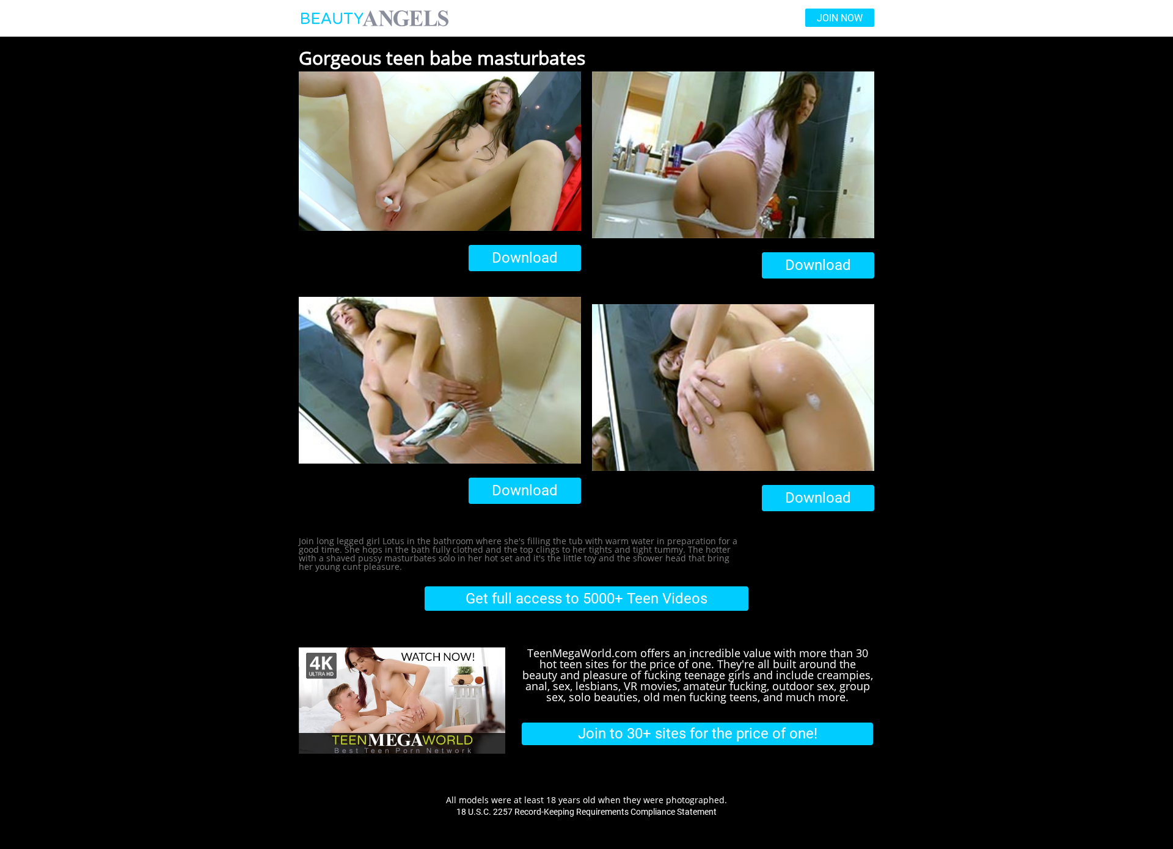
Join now (840, 18)
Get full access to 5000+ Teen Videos (586, 598)
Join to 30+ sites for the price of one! (697, 733)
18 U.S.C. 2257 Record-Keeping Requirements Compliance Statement (586, 812)
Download (525, 257)
